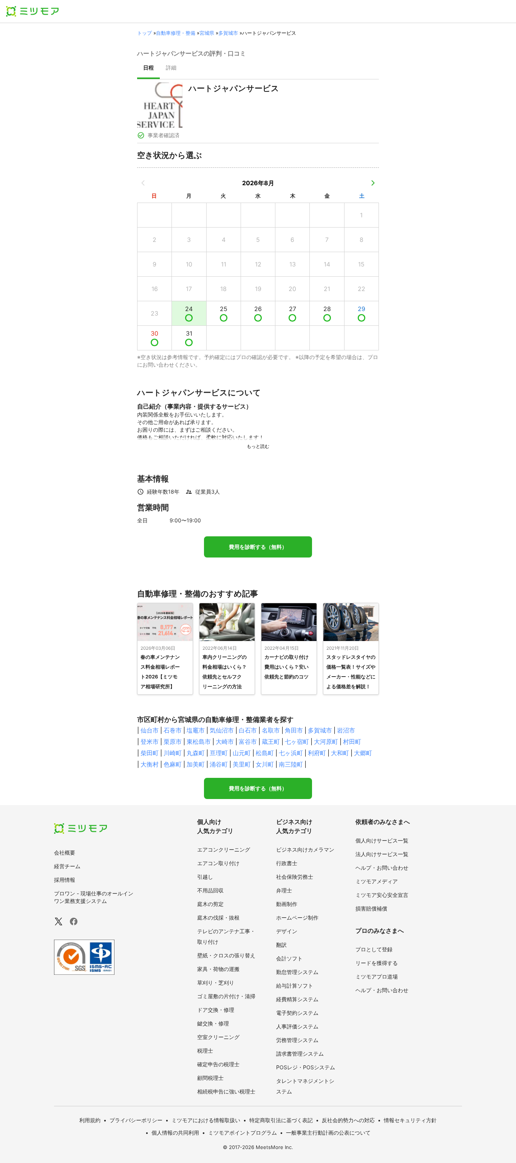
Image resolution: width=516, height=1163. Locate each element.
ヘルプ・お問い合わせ (381, 867)
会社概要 (64, 852)
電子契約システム (297, 1013)
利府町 (317, 753)
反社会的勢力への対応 (348, 1120)
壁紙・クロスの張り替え (226, 955)
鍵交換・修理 (213, 1023)
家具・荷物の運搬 (218, 969)
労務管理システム (297, 1040)
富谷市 (248, 741)
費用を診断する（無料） (258, 547)
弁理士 (284, 890)
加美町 (196, 764)
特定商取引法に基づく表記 (281, 1120)
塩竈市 (196, 730)
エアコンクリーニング (223, 849)
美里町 (242, 764)
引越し (205, 876)
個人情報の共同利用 (175, 1132)
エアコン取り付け (218, 863)
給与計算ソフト (294, 985)
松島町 (265, 753)
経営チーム (67, 866)
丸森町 (196, 753)
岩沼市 (346, 730)
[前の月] (143, 183)
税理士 (205, 1050)
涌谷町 (219, 764)
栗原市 (173, 741)
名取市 (271, 730)
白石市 (248, 730)
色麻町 (173, 764)
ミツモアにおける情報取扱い (205, 1120)
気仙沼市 (222, 730)
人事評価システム (297, 1026)
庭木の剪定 (210, 904)
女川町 (265, 764)
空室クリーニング (218, 1037)
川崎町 (173, 753)
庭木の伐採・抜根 (218, 917)
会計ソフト (289, 958)
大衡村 (150, 764)
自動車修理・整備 (175, 33)
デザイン (286, 931)
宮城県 (206, 33)
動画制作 (286, 904)
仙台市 (150, 730)
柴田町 (150, 753)
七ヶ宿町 (297, 741)
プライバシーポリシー (136, 1120)
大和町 (340, 753)
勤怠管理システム (297, 972)
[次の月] (373, 183)
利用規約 (89, 1120)
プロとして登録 (373, 949)
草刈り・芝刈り (215, 982)
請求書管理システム (300, 1053)
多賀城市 (228, 33)
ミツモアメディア (376, 881)
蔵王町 (271, 741)
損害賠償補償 (371, 908)
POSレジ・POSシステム (305, 1067)
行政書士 (286, 863)
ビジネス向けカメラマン (305, 849)
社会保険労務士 (294, 876)
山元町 (242, 753)
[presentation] (148, 68)
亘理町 (219, 753)
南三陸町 (291, 764)
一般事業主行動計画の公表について (328, 1132)
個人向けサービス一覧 (381, 840)
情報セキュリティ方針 (410, 1120)
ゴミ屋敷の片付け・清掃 (226, 996)
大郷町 (363, 753)
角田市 (294, 730)
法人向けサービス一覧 (381, 854)
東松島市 (199, 741)
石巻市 (173, 730)
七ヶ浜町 (291, 753)
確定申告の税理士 (218, 1064)
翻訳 (281, 945)
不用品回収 (210, 890)
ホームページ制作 (297, 917)
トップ (144, 33)
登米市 (150, 741)
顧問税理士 (210, 1078)
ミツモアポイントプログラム (242, 1132)
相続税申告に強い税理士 (226, 1091)
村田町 (352, 741)
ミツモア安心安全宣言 (381, 895)
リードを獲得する (376, 963)
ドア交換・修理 (215, 1010)
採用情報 (64, 880)
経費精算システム (297, 999)
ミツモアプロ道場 (376, 976)
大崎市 (225, 741)
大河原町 (326, 741)
